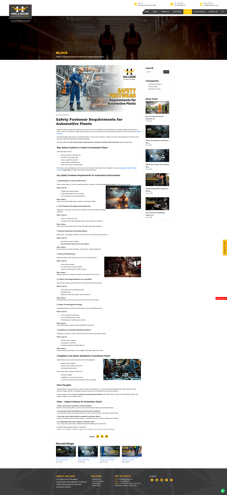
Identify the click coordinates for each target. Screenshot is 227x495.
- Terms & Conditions (97, 481)
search (166, 71)
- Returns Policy (96, 483)
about (155, 12)
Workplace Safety (221, 298)
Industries (177, 12)
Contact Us (213, 12)
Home (147, 12)
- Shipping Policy (96, 479)
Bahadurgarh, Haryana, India (147, 5)
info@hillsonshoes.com (211, 5)
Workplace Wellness (155, 84)
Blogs (188, 12)
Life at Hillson (199, 12)
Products (165, 12)
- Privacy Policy (95, 485)
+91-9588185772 (179, 5)
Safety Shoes (153, 87)
